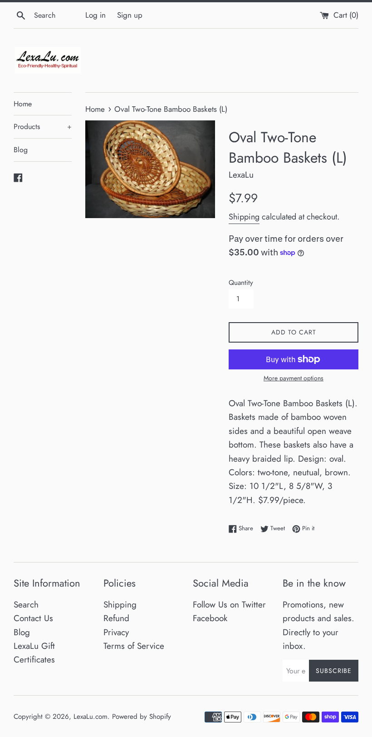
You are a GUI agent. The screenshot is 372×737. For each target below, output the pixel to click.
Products (43, 126)
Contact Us (33, 618)
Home (23, 104)
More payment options (293, 378)
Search (26, 604)
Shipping (244, 217)
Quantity (241, 283)
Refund (116, 618)
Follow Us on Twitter (229, 604)
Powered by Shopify (141, 717)
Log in (95, 15)
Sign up (129, 15)
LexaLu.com (90, 717)
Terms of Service (133, 646)
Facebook (210, 618)
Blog (21, 149)
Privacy (116, 632)
